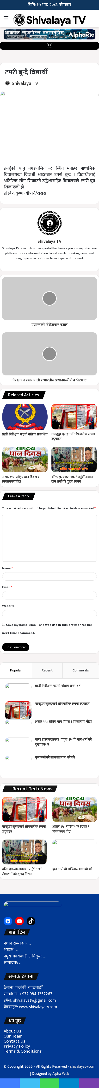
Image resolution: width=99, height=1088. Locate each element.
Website (8, 606)
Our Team (13, 1036)
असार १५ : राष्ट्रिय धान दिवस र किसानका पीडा (20, 479)
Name (7, 568)
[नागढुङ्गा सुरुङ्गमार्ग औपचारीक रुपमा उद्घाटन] (74, 416)
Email (7, 587)
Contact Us (14, 1041)
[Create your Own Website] (49, 34)
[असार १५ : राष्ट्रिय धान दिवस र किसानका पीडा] (25, 459)
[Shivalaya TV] (49, 18)
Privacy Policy (17, 1046)
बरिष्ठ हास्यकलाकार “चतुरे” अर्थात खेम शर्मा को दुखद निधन (72, 479)
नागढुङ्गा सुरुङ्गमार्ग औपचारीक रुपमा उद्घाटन (73, 436)
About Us (12, 1031)
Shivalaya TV (25, 83)
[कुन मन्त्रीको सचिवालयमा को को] (18, 764)
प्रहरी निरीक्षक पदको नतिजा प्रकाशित (25, 434)
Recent (47, 670)
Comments (81, 670)
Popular (16, 670)
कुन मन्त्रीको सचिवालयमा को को (55, 757)
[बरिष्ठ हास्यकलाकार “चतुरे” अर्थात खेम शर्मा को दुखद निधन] (74, 459)
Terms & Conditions (23, 1051)
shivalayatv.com (82, 1066)
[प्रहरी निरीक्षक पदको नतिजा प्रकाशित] (25, 417)
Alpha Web (60, 1074)
